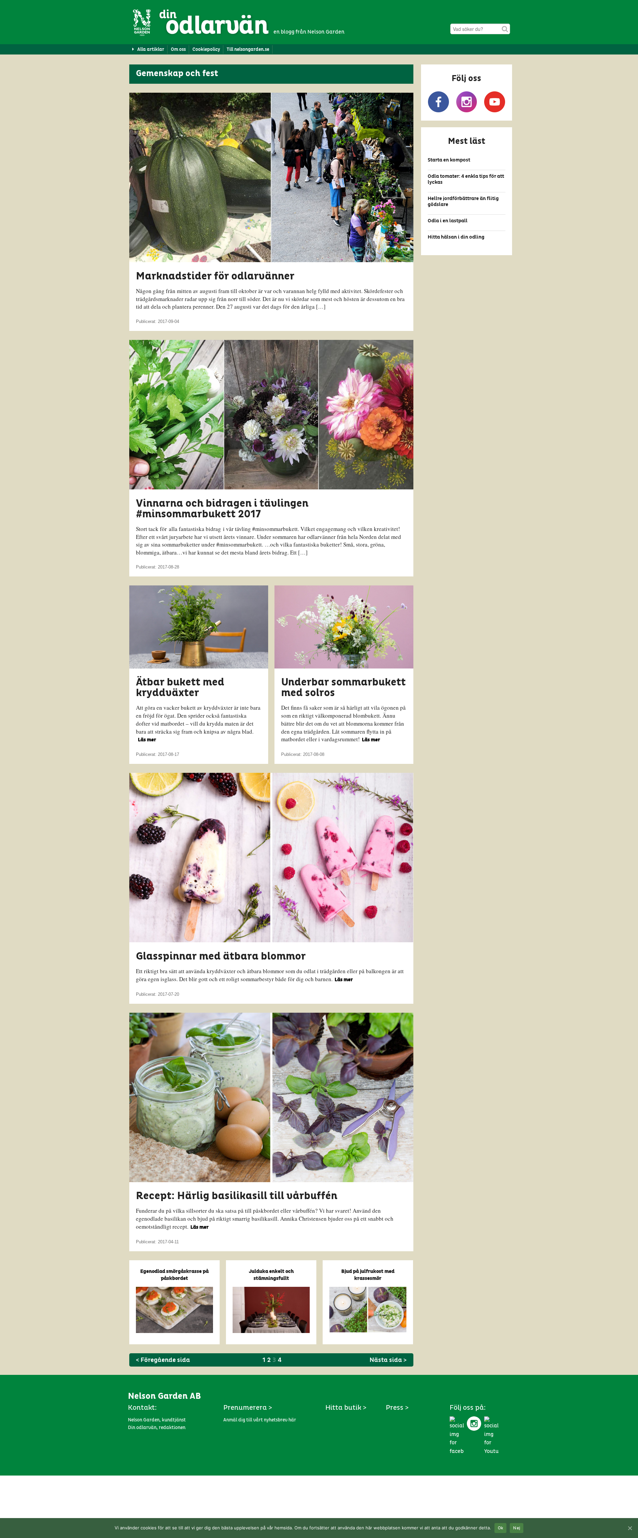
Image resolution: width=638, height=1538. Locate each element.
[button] (466, 92)
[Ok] (629, 1528)
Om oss (178, 49)
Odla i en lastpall (448, 220)
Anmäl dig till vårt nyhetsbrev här (259, 1420)
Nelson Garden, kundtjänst (157, 1420)
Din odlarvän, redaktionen (156, 1427)
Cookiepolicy (206, 49)
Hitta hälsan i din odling (456, 237)
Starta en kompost (449, 159)
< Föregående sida (163, 1360)
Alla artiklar (150, 49)
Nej (516, 1528)
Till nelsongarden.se (248, 49)
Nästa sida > (388, 1360)
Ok (500, 1528)
